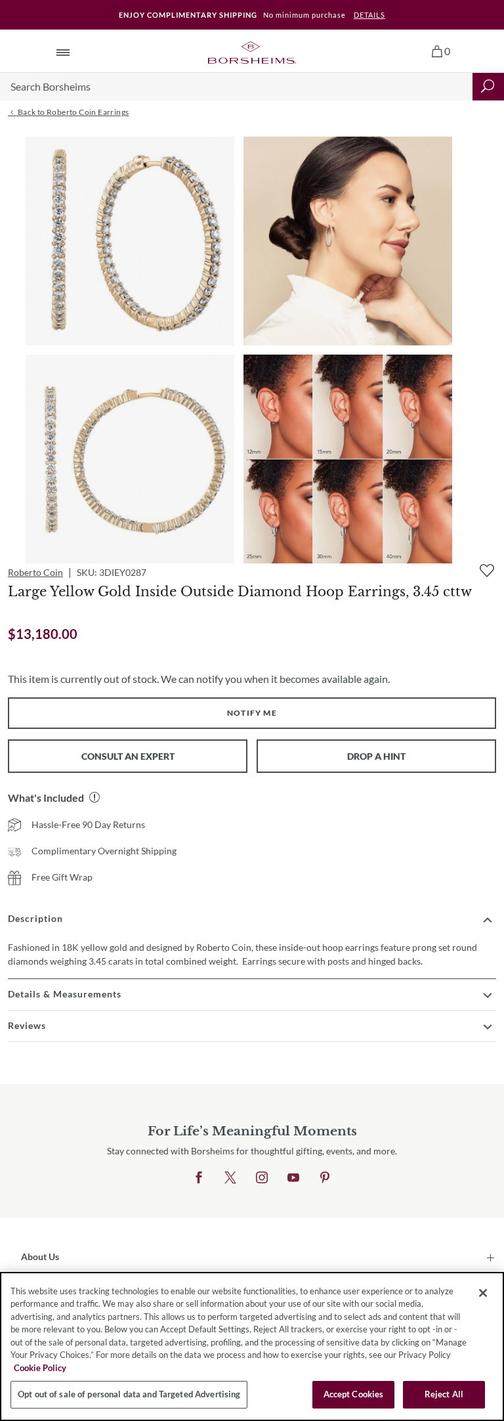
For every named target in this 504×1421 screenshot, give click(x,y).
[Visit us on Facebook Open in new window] (199, 1178)
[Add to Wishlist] (487, 570)
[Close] (483, 1293)
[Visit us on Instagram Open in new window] (262, 1178)
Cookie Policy (40, 1368)
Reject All (444, 1394)
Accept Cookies (354, 1394)
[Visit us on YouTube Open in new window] (293, 1178)
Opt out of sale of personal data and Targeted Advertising (129, 1394)
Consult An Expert (128, 756)
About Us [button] (40, 1256)
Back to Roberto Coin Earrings (72, 112)
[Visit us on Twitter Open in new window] (230, 1178)
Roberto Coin (35, 572)
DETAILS (369, 15)
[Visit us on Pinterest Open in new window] (325, 1178)
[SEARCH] (488, 86)
